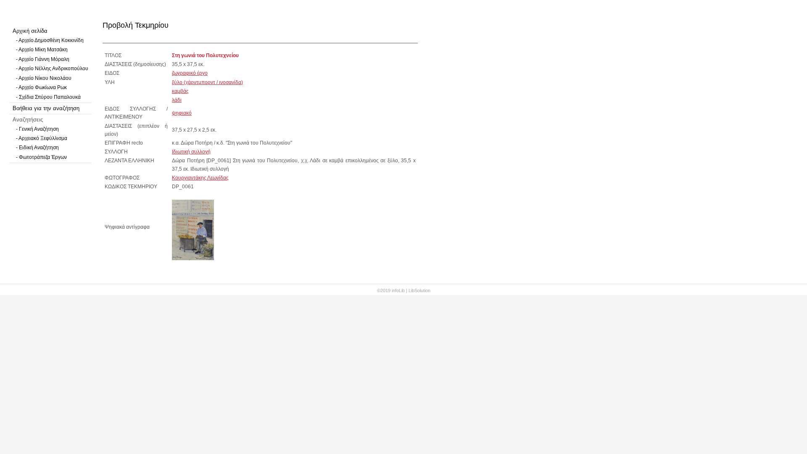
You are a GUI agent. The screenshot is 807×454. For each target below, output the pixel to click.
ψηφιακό (182, 113)
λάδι (177, 100)
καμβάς (180, 91)
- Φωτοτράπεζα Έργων (41, 157)
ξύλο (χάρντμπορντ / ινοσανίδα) (207, 82)
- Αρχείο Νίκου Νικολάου (43, 78)
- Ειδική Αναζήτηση (37, 147)
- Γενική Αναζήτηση (37, 129)
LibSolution (419, 290)
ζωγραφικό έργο (190, 73)
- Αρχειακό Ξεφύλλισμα (41, 138)
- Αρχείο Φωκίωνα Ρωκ (41, 87)
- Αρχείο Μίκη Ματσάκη (42, 50)
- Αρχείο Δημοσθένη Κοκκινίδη (50, 40)
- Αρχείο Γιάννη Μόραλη (42, 59)
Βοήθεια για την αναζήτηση (46, 108)
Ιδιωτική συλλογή (191, 151)
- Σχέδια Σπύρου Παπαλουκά (48, 97)
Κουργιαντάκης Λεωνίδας (200, 177)
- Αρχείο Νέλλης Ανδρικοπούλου (52, 68)
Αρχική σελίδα (30, 31)
